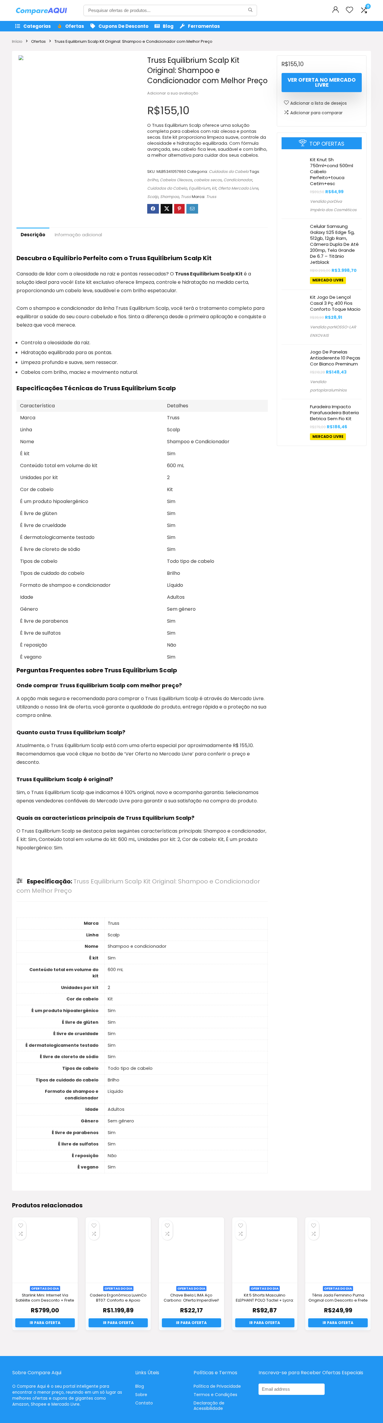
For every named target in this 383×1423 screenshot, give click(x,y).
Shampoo (169, 196)
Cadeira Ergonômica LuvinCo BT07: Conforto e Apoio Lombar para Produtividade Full (118, 1302)
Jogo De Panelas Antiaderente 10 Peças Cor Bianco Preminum (335, 357)
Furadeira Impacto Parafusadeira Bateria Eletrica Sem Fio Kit (334, 412)
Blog (168, 26)
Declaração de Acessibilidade (209, 1405)
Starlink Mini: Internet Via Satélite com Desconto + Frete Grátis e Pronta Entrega (45, 1300)
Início (17, 41)
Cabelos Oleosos (176, 179)
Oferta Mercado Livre (238, 188)
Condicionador (238, 179)
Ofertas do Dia (45, 1288)
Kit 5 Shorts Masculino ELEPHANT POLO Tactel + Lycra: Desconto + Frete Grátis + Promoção (265, 1302)
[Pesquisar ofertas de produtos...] (250, 10)
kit (214, 188)
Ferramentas (204, 26)
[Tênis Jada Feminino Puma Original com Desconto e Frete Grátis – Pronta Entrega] (337, 1250)
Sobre (141, 1395)
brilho (152, 179)
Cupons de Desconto (123, 26)
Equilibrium (199, 188)
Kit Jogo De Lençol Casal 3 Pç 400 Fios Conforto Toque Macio (335, 303)
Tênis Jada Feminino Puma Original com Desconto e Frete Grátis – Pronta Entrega (338, 1300)
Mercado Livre (328, 280)
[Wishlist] (349, 10)
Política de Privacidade (217, 1386)
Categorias (37, 26)
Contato (144, 1403)
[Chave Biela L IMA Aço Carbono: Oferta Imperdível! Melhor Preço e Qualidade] (191, 1250)
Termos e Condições (215, 1395)
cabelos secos (208, 179)
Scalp (152, 196)
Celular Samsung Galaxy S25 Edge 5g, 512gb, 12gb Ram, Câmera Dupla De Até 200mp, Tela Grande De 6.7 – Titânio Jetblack (334, 244)
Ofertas (74, 26)
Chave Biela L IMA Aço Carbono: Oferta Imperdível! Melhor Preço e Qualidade (191, 1300)
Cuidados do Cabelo (229, 171)
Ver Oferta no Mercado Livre (322, 82)
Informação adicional (78, 234)
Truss (186, 196)
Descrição (33, 234)
